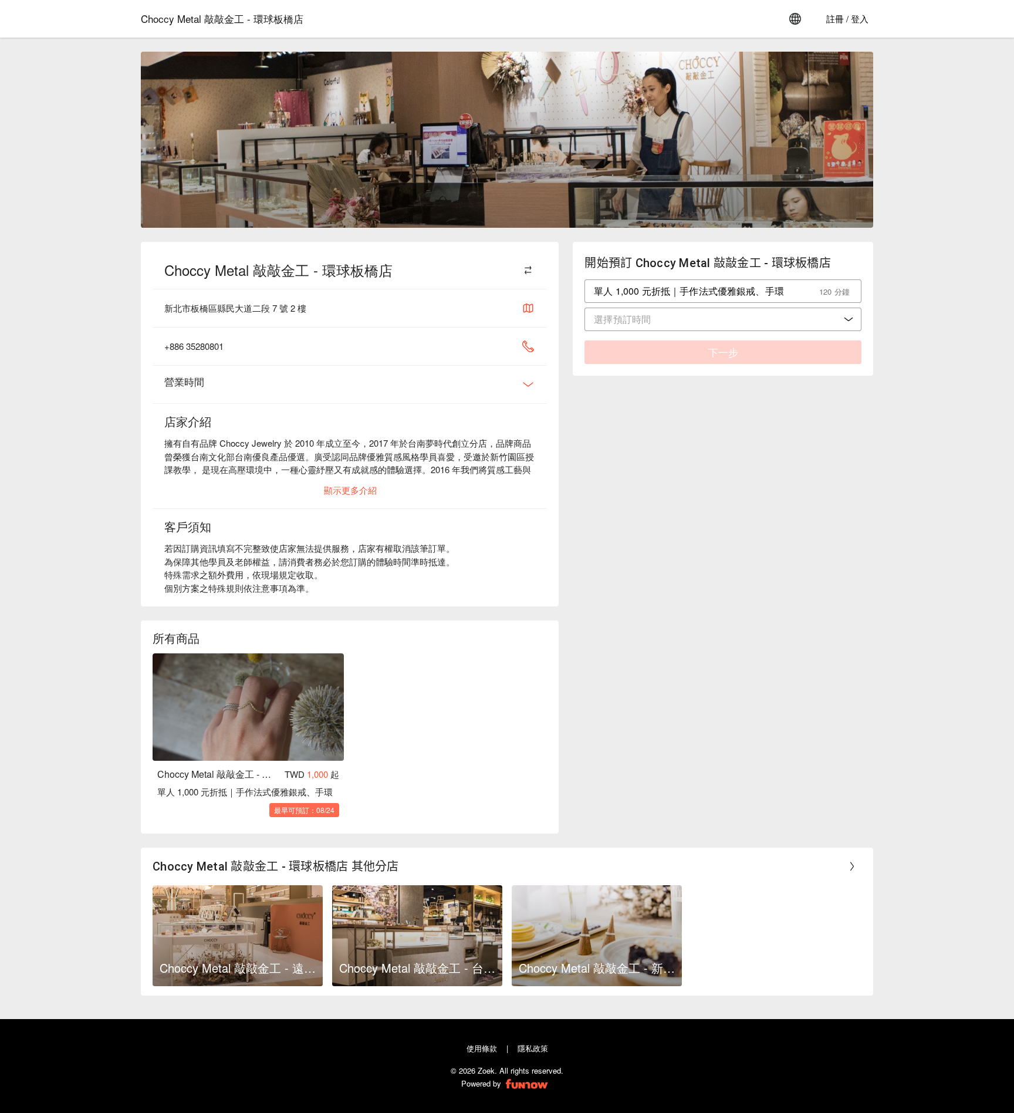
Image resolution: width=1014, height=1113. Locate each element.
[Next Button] (852, 866)
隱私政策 (533, 1048)
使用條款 (482, 1048)
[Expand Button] (528, 384)
